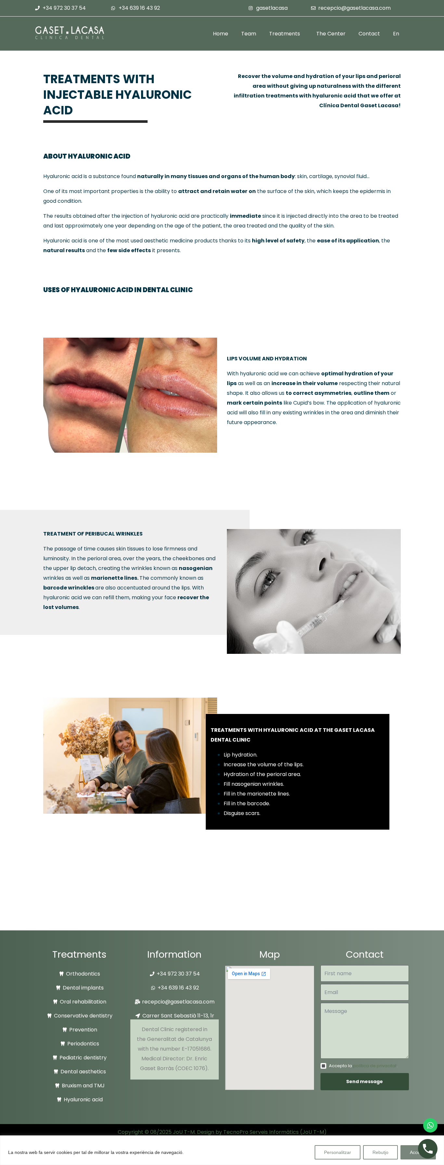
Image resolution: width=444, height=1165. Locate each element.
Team (248, 33)
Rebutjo (380, 1152)
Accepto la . (363, 1066)
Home (220, 33)
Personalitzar (337, 1152)
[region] (222, 1150)
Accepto (418, 1152)
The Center (331, 33)
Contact (369, 33)
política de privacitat (375, 1066)
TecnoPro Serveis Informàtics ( (262, 1132)
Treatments (284, 33)
